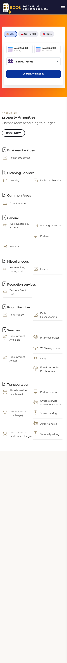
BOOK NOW (13, 133)
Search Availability (33, 73)
